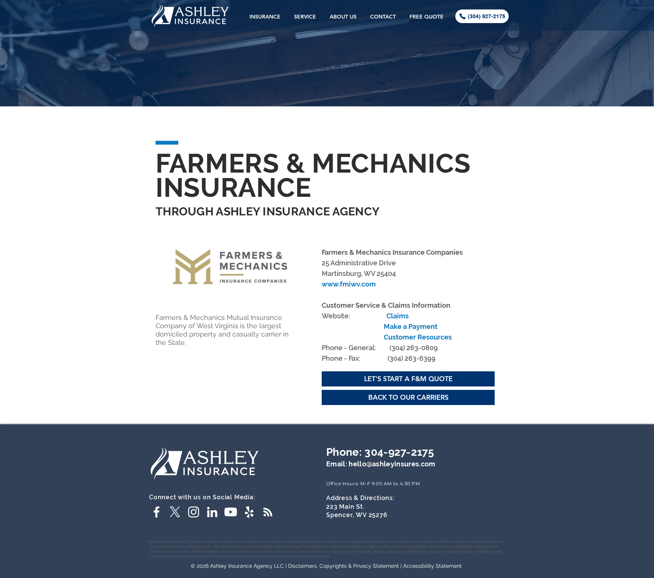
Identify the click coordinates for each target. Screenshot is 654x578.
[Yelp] (249, 512)
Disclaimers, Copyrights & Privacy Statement (343, 566)
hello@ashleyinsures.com (392, 464)
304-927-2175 (399, 452)
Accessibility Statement (432, 566)
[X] (175, 512)
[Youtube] (230, 512)
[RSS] (267, 512)
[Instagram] (193, 512)
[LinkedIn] (212, 512)
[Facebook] (156, 512)
